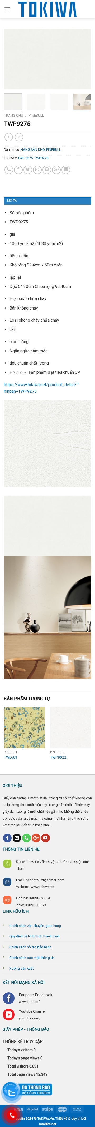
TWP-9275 (25, 158)
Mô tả (12, 200)
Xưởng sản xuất (21, 968)
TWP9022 (58, 757)
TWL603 (10, 757)
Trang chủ (13, 115)
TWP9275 (41, 158)
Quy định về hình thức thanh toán (34, 936)
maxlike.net (47, 1124)
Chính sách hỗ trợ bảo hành (30, 947)
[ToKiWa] (47, 9)
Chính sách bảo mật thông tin (32, 957)
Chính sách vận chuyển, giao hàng (35, 926)
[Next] (82, 82)
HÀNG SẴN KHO (33, 150)
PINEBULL (36, 115)
